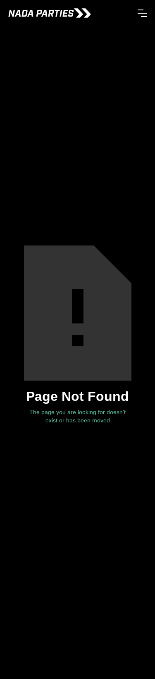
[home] (49, 13)
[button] (142, 13)
